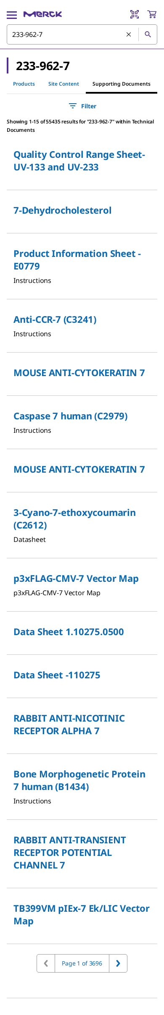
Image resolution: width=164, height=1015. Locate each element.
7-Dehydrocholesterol (62, 210)
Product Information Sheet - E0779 (77, 259)
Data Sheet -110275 (57, 674)
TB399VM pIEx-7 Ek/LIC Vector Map (81, 914)
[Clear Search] (129, 34)
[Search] (147, 34)
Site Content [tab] (63, 83)
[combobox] (82, 34)
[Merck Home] (43, 14)
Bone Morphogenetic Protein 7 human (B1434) (79, 780)
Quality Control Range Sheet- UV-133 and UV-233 (79, 160)
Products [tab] (24, 83)
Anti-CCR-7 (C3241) (54, 319)
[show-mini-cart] (151, 14)
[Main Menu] (12, 14)
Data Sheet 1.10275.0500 (68, 631)
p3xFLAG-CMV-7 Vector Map (76, 578)
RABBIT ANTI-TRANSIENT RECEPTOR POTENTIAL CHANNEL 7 (69, 852)
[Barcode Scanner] (135, 14)
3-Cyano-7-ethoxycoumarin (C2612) (74, 518)
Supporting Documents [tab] (122, 83)
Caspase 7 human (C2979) (70, 415)
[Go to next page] (118, 963)
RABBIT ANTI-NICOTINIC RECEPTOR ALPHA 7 (68, 724)
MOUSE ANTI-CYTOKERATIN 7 (79, 372)
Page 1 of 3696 (82, 963)
